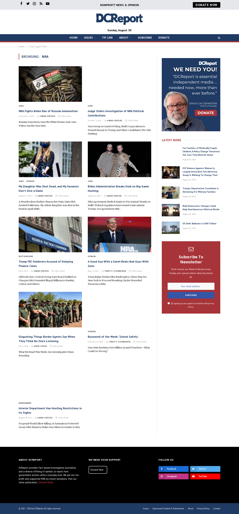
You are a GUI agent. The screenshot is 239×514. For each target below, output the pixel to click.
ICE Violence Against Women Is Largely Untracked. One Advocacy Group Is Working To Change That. (200, 171)
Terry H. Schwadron (115, 271)
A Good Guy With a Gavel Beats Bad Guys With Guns (118, 264)
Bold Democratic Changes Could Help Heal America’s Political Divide (201, 207)
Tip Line (107, 37)
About (124, 37)
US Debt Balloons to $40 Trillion (199, 223)
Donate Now (97, 469)
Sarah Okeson (47, 116)
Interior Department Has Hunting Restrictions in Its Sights (50, 410)
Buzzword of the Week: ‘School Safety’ (113, 336)
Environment (25, 403)
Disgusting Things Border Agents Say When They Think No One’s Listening (47, 339)
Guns (21, 106)
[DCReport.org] (119, 19)
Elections (23, 256)
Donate (163, 37)
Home (74, 37)
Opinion (30, 181)
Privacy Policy (203, 508)
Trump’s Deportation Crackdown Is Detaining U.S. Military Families (201, 190)
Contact (216, 508)
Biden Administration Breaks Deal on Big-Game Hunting (118, 188)
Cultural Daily (45, 482)
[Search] (218, 37)
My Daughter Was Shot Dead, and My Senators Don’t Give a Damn (49, 188)
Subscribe (145, 37)
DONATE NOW (207, 5)
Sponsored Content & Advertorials (168, 508)
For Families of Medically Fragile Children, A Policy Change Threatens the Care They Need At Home (201, 151)
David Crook (40, 346)
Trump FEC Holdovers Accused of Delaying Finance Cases (46, 264)
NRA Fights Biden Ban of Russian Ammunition (48, 111)
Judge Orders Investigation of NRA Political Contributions (116, 113)
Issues (88, 37)
